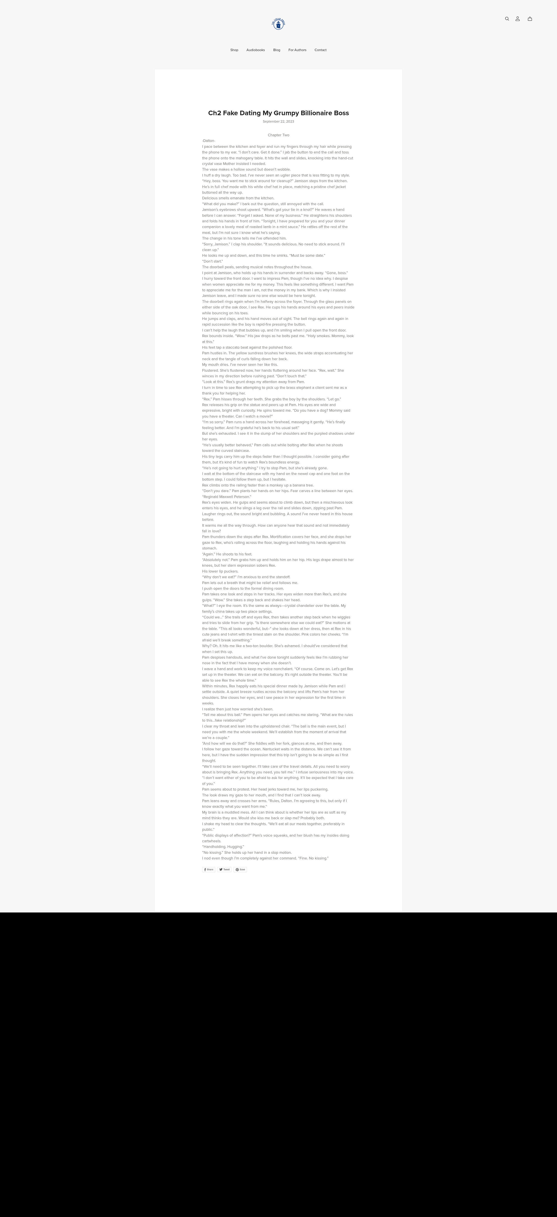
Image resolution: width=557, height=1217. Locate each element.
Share (209, 869)
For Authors (297, 50)
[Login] (517, 18)
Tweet (226, 869)
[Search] (507, 19)
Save (242, 869)
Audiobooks (256, 50)
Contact (321, 50)
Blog (276, 50)
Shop (234, 50)
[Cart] (531, 19)
